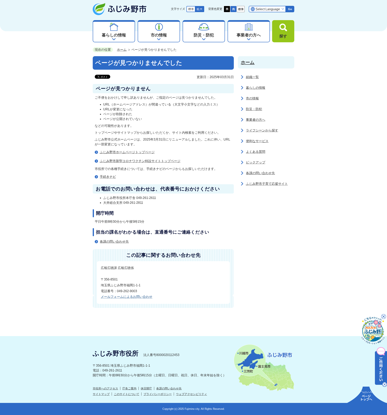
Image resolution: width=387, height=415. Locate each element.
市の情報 (252, 98)
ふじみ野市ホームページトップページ (127, 152)
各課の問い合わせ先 (114, 241)
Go (290, 9)
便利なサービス (257, 141)
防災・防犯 (254, 109)
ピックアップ (255, 162)
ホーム (122, 49)
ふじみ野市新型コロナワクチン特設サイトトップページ (140, 161)
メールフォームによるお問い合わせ (126, 296)
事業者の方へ (255, 119)
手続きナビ (108, 176)
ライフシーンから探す (262, 130)
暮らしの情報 (255, 87)
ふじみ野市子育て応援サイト (267, 183)
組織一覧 (252, 77)
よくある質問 (255, 151)
